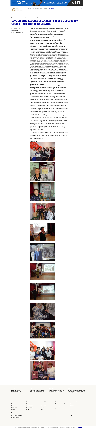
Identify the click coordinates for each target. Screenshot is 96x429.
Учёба (42, 409)
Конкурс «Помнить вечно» (60, 406)
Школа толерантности (45, 403)
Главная (12, 17)
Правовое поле (43, 405)
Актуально (13, 401)
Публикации (28, 401)
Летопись (57, 401)
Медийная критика (29, 405)
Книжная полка (29, 403)
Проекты (27, 409)
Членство (45, 8)
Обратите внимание (29, 407)
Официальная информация (37, 8)
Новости (19, 17)
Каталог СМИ (43, 401)
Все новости (57, 408)
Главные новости (14, 405)
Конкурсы (13, 409)
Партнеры (72, 405)
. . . (60, 11)
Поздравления (14, 407)
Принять (79, 427)
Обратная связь (51, 8)
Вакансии (42, 407)
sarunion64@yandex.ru (15, 417)
